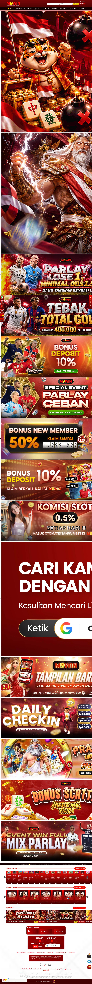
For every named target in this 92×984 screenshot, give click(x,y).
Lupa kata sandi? (82, 6)
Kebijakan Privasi (31, 952)
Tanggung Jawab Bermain (61, 952)
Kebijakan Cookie (41, 952)
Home (11, 8)
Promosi (74, 8)
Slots (38, 8)
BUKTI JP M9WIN (2, 307)
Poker (55, 8)
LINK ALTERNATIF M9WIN (2, 315)
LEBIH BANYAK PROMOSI (79, 907)
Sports (20, 8)
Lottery (47, 8)
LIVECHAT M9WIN (2, 320)
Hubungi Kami (72, 952)
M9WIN (21, 973)
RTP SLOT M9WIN (2, 302)
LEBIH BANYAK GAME (80, 868)
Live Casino (29, 8)
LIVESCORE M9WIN (2, 311)
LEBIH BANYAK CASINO (79, 887)
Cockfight (64, 8)
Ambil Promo (42, 921)
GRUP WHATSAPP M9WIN (2, 298)
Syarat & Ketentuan (21, 952)
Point (82, 8)
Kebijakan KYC (50, 952)
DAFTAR (82, 3)
